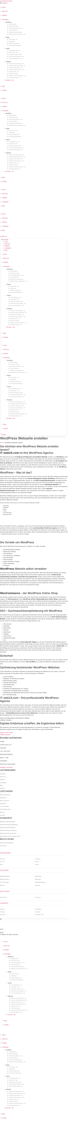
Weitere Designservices (14, 43)
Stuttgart (2, 909)
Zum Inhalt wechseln (6, 1)
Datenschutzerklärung (6, 842)
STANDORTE (4, 903)
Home (4, 7)
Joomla (8, 48)
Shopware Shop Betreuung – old (16, 63)
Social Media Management (15, 45)
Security (2, 815)
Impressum (3, 845)
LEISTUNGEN (4, 870)
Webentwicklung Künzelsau (8, 833)
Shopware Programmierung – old (16, 69)
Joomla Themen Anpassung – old (16, 56)
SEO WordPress (12, 24)
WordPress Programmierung (15, 32)
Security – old (9, 80)
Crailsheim (37, 911)
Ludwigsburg (38, 909)
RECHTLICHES (5, 891)
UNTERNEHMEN (5, 853)
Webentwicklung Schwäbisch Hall (10, 836)
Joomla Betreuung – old (14, 50)
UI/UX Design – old (13, 39)
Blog (3, 86)
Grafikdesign (12, 41)
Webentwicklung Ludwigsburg (9, 824)
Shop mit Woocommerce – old (16, 28)
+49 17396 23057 (5, 751)
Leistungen (5, 19)
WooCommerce (4, 800)
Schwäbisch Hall (39, 914)
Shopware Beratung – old (15, 77)
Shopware (8, 61)
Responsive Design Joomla (15, 54)
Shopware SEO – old (13, 71)
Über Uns (5, 11)
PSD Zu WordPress (13, 30)
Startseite (3, 774)
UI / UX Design (4, 806)
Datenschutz (3, 897)
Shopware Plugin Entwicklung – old (17, 65)
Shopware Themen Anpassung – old (17, 75)
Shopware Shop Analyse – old (16, 67)
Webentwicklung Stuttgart (7, 821)
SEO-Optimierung (5, 809)
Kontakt (4, 90)
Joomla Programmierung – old (16, 58)
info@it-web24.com (5, 744)
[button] (34, 853)
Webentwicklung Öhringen (8, 827)
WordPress (9, 22)
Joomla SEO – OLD (13, 52)
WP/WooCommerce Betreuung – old (17, 34)
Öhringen (2, 911)
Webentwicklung (5, 794)
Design (7, 37)
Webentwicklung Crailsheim (8, 830)
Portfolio (4, 15)
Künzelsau (2, 914)
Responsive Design (13, 26)
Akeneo (2, 812)
